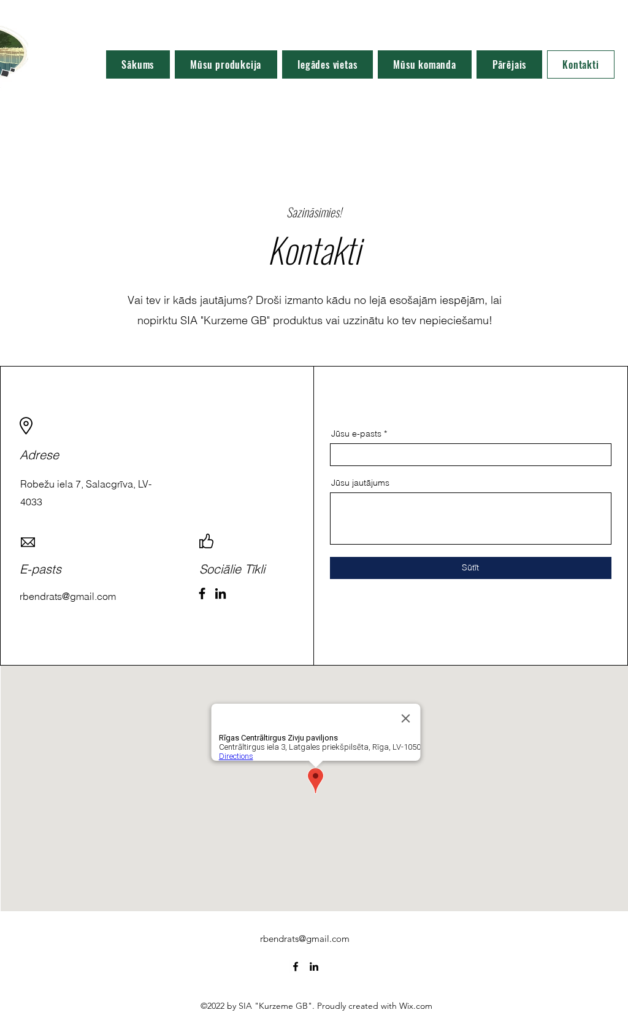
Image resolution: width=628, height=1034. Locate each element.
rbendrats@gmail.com (305, 938)
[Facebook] (202, 593)
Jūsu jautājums (360, 482)
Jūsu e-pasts (356, 433)
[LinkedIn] (220, 593)
